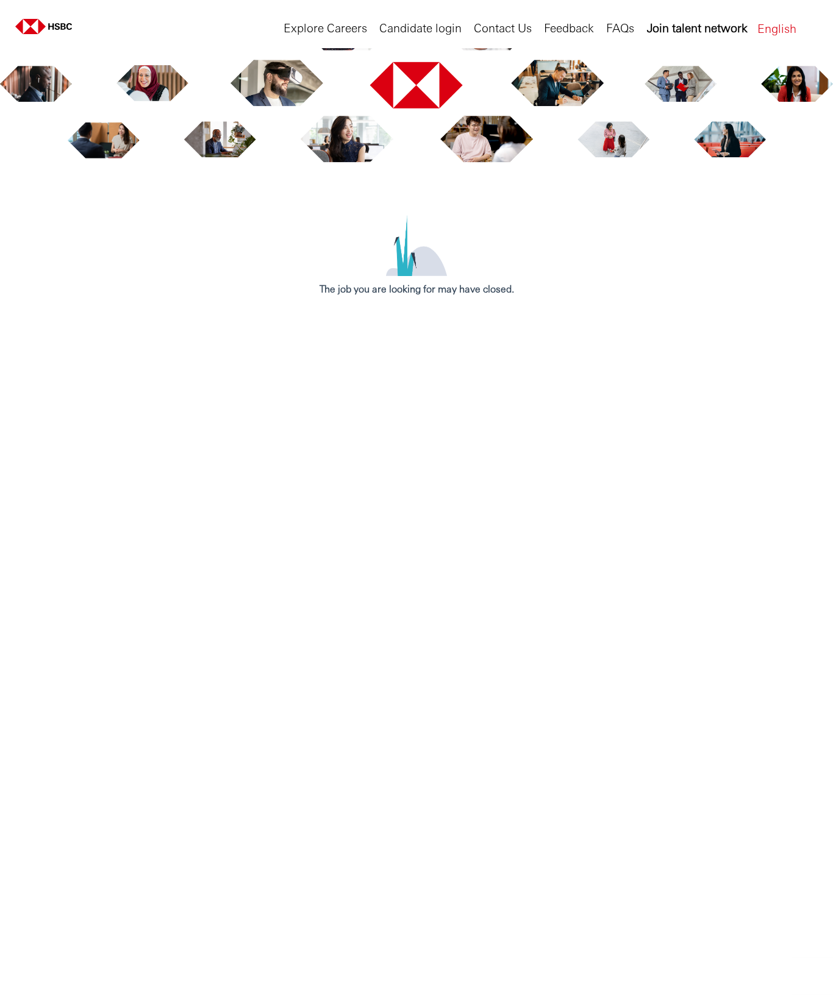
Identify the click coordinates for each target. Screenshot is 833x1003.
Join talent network (697, 27)
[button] (787, 27)
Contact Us (503, 27)
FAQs (620, 27)
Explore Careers (325, 27)
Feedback (569, 27)
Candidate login (420, 27)
